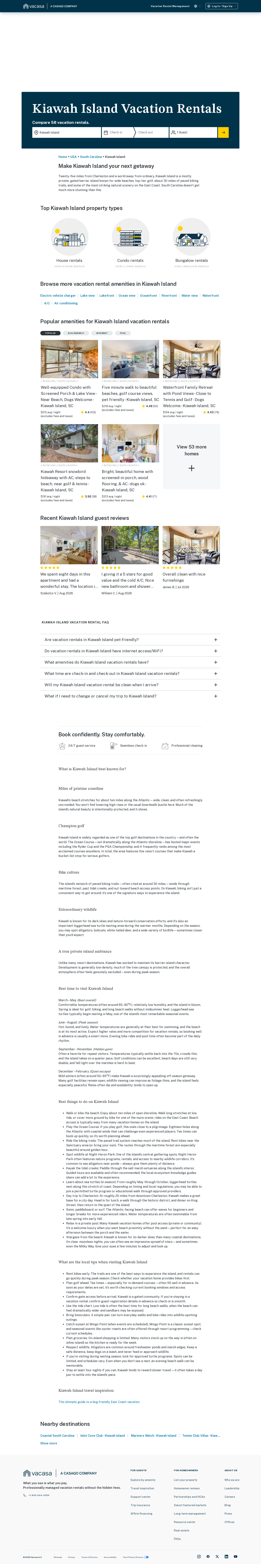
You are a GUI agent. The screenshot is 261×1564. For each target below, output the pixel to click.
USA (73, 157)
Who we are (232, 1480)
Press (228, 1513)
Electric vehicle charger (58, 295)
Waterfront (210, 295)
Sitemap (58, 1557)
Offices (229, 1522)
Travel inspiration (142, 1488)
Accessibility (110, 1557)
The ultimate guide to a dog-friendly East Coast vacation (98, 1402)
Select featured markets (190, 1505)
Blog (228, 1505)
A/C (47, 303)
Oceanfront (148, 295)
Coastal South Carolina (57, 1435)
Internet (102, 333)
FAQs (177, 1538)
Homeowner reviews (187, 1488)
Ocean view (127, 295)
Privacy (71, 1557)
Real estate (181, 1530)
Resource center (184, 1522)
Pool (123, 333)
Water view (190, 295)
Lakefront (107, 295)
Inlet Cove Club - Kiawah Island (102, 1435)
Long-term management (190, 1513)
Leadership (232, 1488)
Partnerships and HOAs (189, 1496)
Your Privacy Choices (133, 1557)
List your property (185, 1480)
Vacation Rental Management (170, 6)
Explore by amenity (143, 1480)
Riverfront (169, 295)
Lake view (87, 295)
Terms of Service (89, 1557)
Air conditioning (66, 303)
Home (62, 157)
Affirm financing (141, 1513)
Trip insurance (140, 1505)
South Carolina (91, 157)
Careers (230, 1496)
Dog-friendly (76, 333)
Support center (140, 1496)
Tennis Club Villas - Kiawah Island (206, 1435)
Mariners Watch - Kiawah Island (153, 1435)
